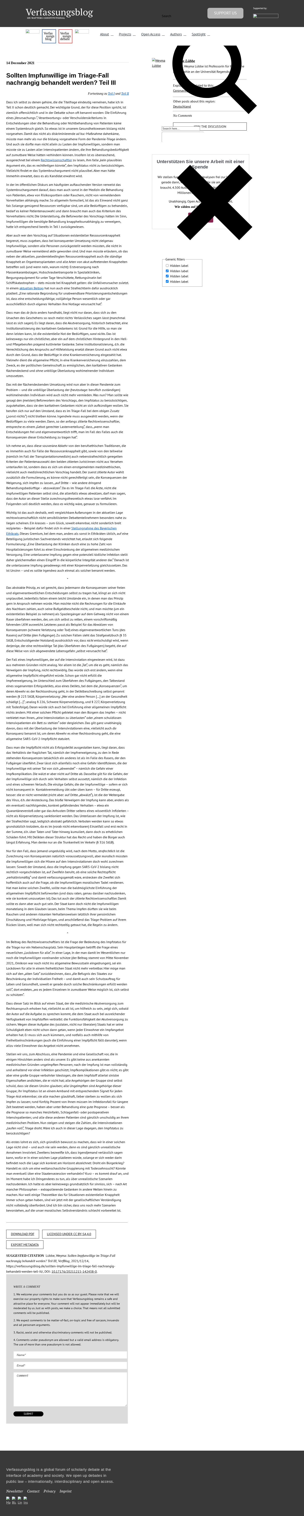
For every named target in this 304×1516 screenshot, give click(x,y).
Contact (33, 1491)
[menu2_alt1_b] (65, 31)
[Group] (59, 10)
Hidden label (179, 266)
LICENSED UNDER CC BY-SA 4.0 (69, 1234)
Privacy (49, 1491)
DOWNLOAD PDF (22, 1234)
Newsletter (14, 1491)
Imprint (66, 1491)
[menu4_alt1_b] (32, 31)
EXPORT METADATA (25, 1245)
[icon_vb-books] (82, 31)
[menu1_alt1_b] (49, 31)
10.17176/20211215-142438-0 (74, 1271)
